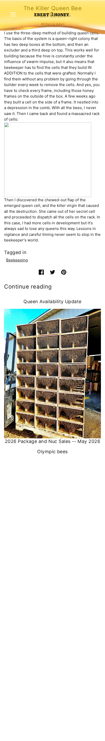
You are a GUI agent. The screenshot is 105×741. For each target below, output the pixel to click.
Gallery (52, 616)
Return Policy (53, 649)
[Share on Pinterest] (63, 272)
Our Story (52, 601)
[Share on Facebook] (41, 272)
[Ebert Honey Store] (52, 14)
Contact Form (53, 530)
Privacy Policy (52, 641)
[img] (46, 559)
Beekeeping (17, 260)
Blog (52, 608)
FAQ (52, 593)
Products (52, 585)
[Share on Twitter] (52, 272)
